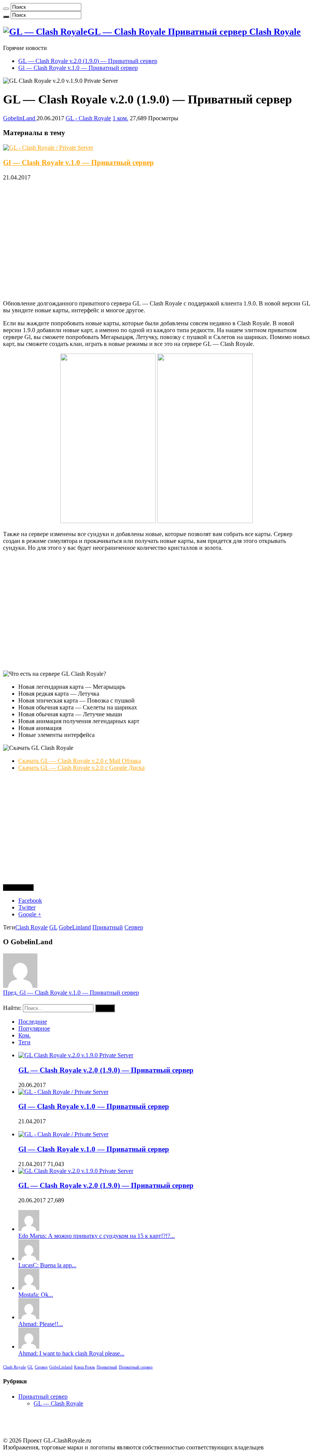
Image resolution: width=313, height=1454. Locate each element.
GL (53, 927)
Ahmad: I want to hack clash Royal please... (71, 1353)
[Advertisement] (156, 240)
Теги (24, 1042)
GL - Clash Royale (88, 118)
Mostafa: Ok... (35, 1294)
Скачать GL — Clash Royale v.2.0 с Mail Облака (79, 761)
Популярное (34, 1028)
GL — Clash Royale (58, 1403)
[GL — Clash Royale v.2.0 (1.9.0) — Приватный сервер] (75, 1171)
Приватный (107, 927)
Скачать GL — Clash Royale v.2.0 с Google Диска (81, 767)
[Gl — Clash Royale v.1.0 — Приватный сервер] (63, 1134)
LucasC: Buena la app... (47, 1265)
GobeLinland (75, 927)
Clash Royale (31, 927)
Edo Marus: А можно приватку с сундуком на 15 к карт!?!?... (96, 1236)
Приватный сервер (136, 1367)
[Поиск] (6, 9)
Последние (32, 1021)
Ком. (24, 1035)
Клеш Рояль (84, 1367)
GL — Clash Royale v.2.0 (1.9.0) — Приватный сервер (87, 61)
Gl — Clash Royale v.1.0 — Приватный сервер (78, 68)
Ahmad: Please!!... (40, 1324)
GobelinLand (20, 118)
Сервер (133, 927)
